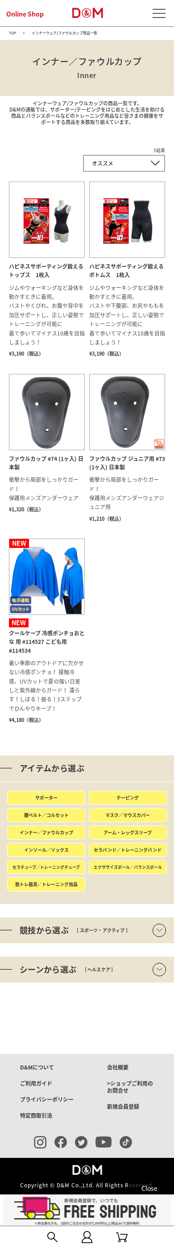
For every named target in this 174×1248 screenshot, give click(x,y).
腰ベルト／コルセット (46, 815)
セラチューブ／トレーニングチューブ (46, 867)
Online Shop (25, 13)
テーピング (127, 797)
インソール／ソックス (46, 849)
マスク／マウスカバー (127, 815)
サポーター (46, 797)
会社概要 (117, 1067)
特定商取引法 (36, 1115)
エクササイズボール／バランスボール (128, 867)
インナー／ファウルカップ (46, 832)
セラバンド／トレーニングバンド (128, 849)
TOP (12, 33)
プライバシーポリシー (47, 1099)
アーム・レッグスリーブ (128, 832)
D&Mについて (37, 1067)
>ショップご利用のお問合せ (130, 1087)
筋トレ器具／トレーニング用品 (46, 884)
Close (149, 1188)
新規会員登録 (123, 1107)
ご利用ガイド (36, 1083)
